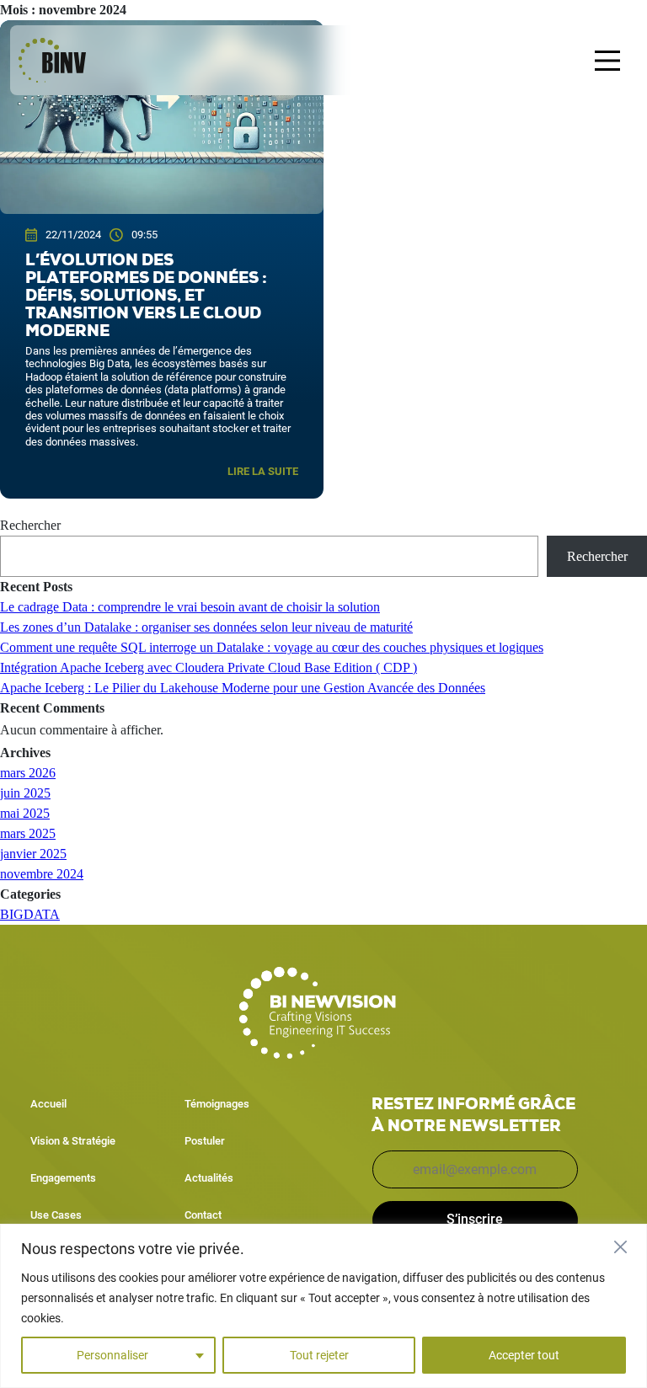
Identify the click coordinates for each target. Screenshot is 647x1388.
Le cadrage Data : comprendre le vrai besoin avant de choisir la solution (190, 607)
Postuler (204, 1140)
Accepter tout (524, 1355)
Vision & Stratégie (72, 1140)
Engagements (63, 1178)
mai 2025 (25, 813)
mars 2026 (28, 773)
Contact (203, 1215)
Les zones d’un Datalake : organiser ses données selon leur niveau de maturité (206, 627)
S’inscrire (474, 1219)
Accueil (48, 1103)
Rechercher (30, 525)
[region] (323, 1306)
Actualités (208, 1178)
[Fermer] (624, 1246)
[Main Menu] (607, 61)
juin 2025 (25, 793)
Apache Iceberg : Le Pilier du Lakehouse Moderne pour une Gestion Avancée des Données (242, 688)
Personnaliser (112, 1355)
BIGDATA (30, 914)
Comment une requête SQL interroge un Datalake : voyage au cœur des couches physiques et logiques (271, 647)
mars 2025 (28, 833)
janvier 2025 (33, 853)
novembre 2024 (41, 874)
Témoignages (216, 1103)
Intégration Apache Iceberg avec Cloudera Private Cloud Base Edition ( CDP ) (208, 667)
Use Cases (56, 1215)
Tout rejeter (319, 1355)
